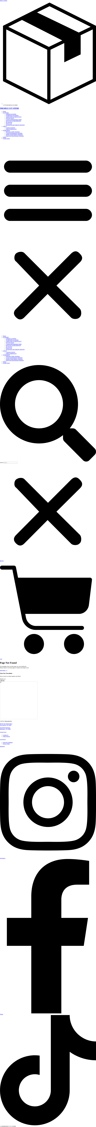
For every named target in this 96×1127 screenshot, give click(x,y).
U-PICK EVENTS (10, 127)
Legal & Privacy (3, 739)
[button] (48, 237)
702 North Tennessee (5, 727)
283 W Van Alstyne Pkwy (6, 723)
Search (1, 462)
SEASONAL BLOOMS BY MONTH (15, 125)
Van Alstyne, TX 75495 (5, 725)
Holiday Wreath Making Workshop (14, 134)
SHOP (4, 137)
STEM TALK (6, 138)
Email (1, 679)
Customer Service (3, 732)
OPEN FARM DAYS (11, 129)
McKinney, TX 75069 (5, 729)
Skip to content (3, 0)
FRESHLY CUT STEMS (9, 108)
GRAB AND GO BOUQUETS (13, 117)
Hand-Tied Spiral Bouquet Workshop (15, 136)
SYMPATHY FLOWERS (12, 115)
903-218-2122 (8, 721)
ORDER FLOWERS (11, 114)
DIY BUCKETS (10, 118)
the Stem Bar (9, 122)
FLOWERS (6, 112)
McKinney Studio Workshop (13, 131)
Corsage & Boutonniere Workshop (14, 133)
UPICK (5, 126)
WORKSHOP (6, 130)
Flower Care (9, 123)
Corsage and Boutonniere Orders (14, 119)
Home (4, 111)
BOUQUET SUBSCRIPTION (13, 121)
